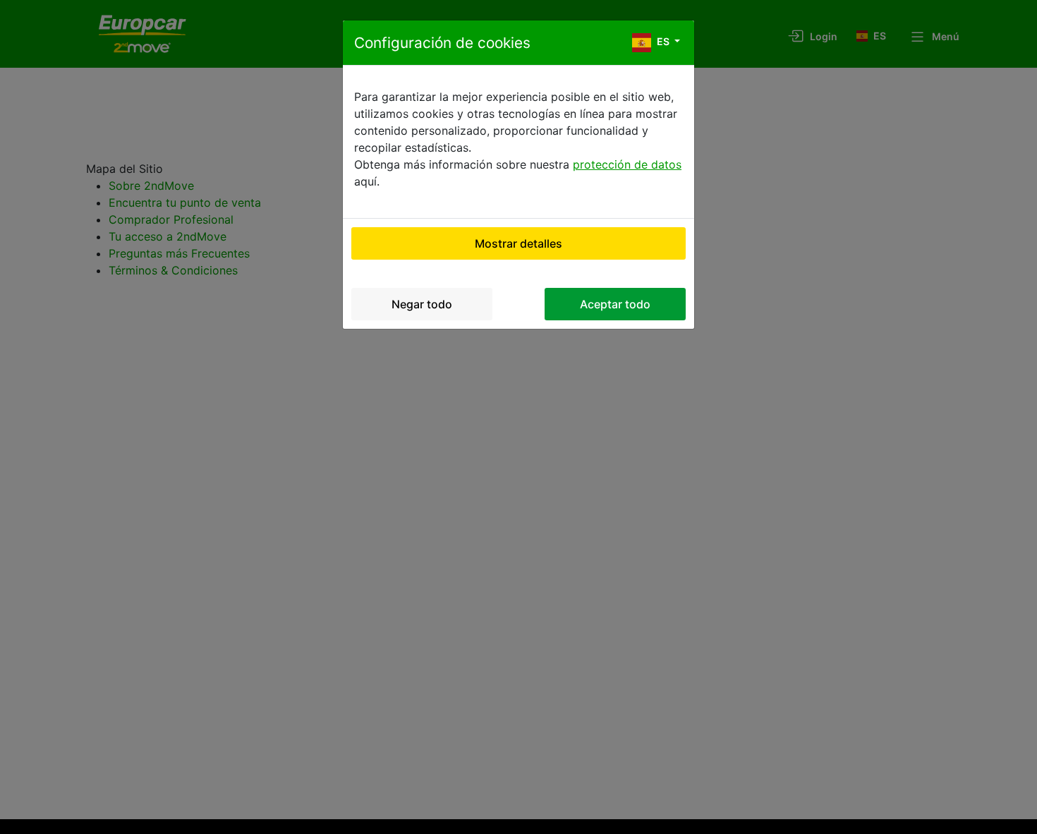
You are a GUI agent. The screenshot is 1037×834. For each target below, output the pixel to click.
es (663, 41)
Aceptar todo (615, 304)
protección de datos (627, 164)
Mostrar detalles (518, 243)
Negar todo (422, 304)
